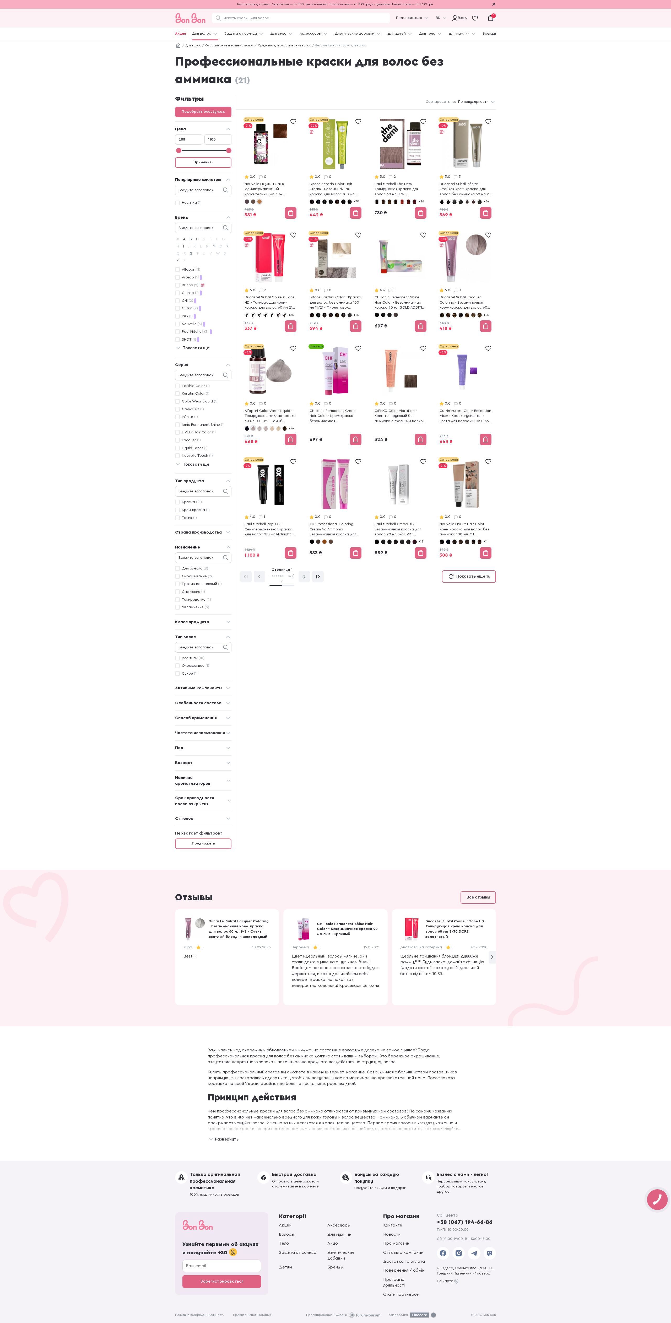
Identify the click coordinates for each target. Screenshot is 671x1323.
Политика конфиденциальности (200, 1314)
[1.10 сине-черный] (448, 541)
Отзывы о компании (403, 1252)
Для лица (278, 33)
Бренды (489, 33)
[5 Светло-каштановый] (330, 541)
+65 (356, 314)
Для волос (201, 33)
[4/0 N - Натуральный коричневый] (383, 541)
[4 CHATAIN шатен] (259, 315)
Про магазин (396, 1243)
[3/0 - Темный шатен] (330, 315)
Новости (392, 1234)
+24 (291, 428)
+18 (421, 541)
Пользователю (409, 18)
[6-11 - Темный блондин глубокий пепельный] (448, 315)
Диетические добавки (354, 33)
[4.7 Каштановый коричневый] (479, 541)
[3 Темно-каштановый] (318, 541)
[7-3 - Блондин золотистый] (479, 315)
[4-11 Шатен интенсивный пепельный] (467, 201)
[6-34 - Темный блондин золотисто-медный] (454, 315)
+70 (356, 201)
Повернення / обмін (403, 1270)
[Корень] (178, 45)
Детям (285, 1267)
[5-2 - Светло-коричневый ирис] (247, 201)
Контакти (392, 1225)
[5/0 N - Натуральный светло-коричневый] (402, 541)
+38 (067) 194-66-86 (465, 1222)
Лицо (332, 1243)
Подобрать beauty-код (203, 112)
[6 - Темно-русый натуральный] (253, 201)
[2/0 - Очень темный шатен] (324, 315)
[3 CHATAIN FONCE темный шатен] (253, 315)
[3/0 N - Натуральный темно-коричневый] (377, 541)
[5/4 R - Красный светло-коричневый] (414, 541)
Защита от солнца (240, 33)
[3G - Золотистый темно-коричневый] (389, 201)
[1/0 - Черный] (312, 201)
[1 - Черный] (442, 201)
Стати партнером (401, 1294)
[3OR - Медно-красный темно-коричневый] (402, 201)
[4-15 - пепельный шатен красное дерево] (473, 201)
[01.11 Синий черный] (247, 428)
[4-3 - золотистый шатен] (479, 201)
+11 (486, 541)
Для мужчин (458, 33)
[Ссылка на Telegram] (474, 1253)
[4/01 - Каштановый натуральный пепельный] (349, 201)
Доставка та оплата (404, 1261)
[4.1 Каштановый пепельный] (467, 541)
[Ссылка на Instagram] (458, 1253)
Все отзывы (478, 897)
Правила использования (252, 1314)
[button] (492, 957)
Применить (203, 162)
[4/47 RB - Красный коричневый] (395, 541)
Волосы (286, 1234)
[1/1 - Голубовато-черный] (318, 315)
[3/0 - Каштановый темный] (330, 201)
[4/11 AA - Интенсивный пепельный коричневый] (389, 541)
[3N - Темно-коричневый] (395, 201)
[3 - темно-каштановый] (448, 201)
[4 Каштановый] (324, 541)
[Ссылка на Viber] (490, 1253)
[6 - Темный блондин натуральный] (442, 315)
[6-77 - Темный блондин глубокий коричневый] (460, 315)
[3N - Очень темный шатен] (389, 315)
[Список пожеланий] (293, 121)
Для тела (427, 33)
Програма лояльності (394, 1282)
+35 (291, 314)
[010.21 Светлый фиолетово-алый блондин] (265, 428)
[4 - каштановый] (460, 201)
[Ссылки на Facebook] (443, 1253)
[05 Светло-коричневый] (284, 428)
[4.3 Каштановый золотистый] (473, 541)
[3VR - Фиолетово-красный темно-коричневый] (414, 201)
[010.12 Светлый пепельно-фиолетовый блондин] (259, 428)
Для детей (396, 33)
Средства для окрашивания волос (284, 45)
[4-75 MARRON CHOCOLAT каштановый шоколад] (284, 315)
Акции (180, 33)
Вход (461, 18)
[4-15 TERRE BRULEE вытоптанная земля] (265, 315)
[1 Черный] (312, 541)
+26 (421, 201)
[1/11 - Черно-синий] (318, 201)
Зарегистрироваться (221, 1281)
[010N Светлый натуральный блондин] (278, 428)
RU (438, 18)
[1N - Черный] (377, 201)
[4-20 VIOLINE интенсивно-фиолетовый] (272, 315)
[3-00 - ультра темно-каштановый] (454, 201)
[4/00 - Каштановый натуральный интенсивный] (343, 201)
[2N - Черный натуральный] (383, 315)
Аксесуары (338, 1225)
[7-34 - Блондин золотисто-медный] (259, 201)
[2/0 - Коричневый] (324, 201)
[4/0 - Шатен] (337, 315)
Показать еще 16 (473, 576)
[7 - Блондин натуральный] (467, 315)
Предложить (203, 843)
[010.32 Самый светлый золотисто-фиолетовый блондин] (272, 428)
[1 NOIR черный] (247, 315)
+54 (486, 201)
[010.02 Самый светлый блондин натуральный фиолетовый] (253, 428)
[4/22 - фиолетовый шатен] (349, 315)
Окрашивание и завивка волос (229, 45)
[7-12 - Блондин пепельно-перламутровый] (473, 315)
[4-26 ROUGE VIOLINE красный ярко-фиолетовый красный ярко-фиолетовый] (278, 315)
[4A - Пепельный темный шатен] (395, 315)
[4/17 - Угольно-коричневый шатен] (343, 315)
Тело (284, 1243)
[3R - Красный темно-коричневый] (408, 201)
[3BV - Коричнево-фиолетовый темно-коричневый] (383, 201)
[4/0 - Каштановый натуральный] (337, 201)
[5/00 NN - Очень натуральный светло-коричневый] (408, 541)
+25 (486, 314)
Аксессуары (310, 33)
